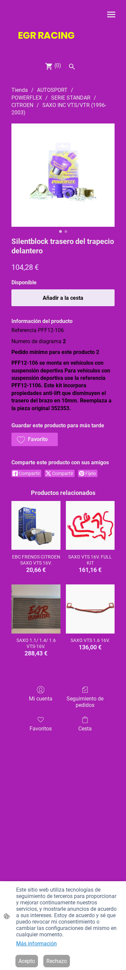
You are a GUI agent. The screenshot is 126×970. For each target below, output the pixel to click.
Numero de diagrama (36, 341)
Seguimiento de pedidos (85, 701)
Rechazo (56, 961)
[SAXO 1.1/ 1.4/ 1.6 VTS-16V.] (35, 608)
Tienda (19, 90)
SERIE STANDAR (70, 98)
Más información (36, 943)
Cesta (85, 728)
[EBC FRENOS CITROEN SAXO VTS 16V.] (35, 525)
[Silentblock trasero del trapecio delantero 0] (63, 175)
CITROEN (22, 105)
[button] (34, 439)
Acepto (26, 961)
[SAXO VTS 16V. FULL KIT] (90, 525)
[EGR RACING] (63, 48)
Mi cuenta (40, 698)
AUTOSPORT (52, 90)
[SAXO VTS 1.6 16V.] (90, 608)
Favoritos (41, 728)
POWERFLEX (26, 98)
